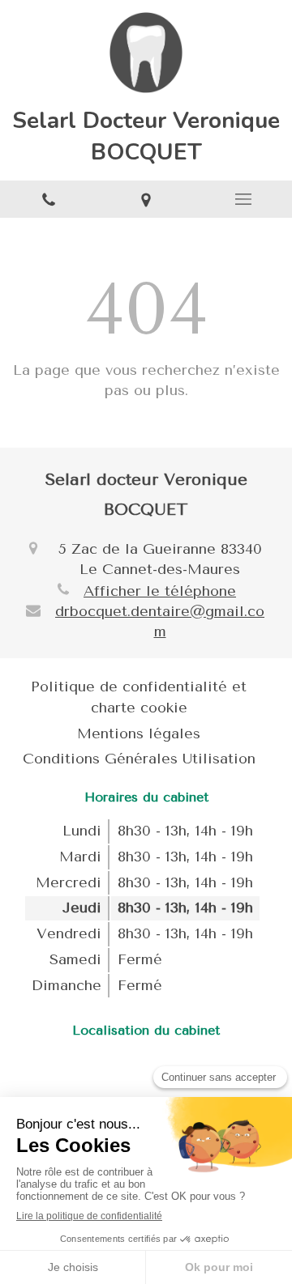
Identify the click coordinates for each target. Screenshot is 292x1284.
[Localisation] (146, 199)
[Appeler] (48, 199)
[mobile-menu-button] (243, 199)
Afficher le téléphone (160, 591)
